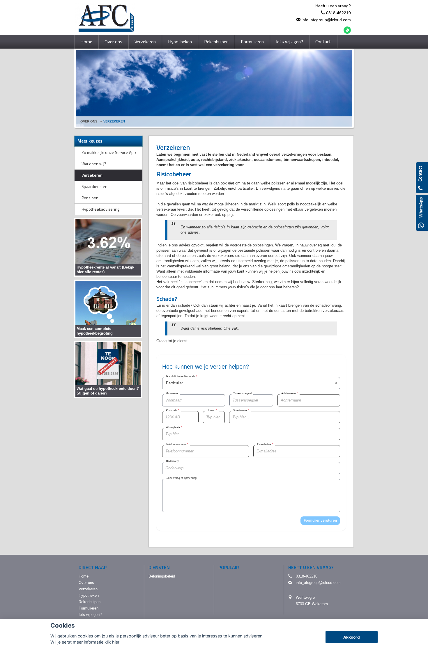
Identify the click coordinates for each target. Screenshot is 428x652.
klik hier (112, 641)
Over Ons (88, 121)
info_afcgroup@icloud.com (326, 19)
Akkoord (351, 637)
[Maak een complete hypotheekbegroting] (108, 308)
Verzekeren (114, 121)
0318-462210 (338, 12)
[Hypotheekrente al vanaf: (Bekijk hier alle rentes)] (108, 247)
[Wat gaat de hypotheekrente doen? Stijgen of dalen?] (108, 369)
